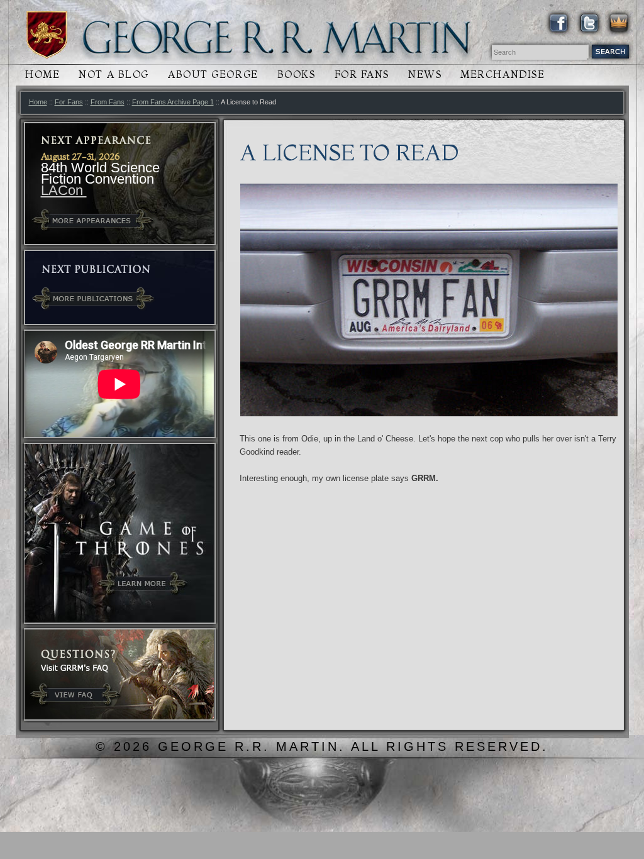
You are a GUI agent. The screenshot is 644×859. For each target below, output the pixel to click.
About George (213, 74)
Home (42, 74)
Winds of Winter (46, 34)
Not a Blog (114, 74)
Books (296, 74)
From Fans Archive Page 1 (173, 102)
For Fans (362, 74)
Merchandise (502, 74)
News (424, 74)
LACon (64, 190)
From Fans (108, 102)
